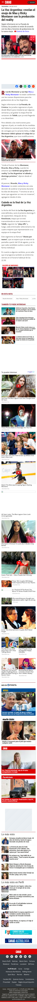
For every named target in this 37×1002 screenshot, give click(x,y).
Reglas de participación (26, 982)
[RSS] (25, 956)
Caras (20, 969)
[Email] (33, 86)
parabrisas (18, 777)
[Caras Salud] (18, 934)
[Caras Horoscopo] (18, 942)
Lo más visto (8, 834)
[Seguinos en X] (16, 956)
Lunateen (23, 964)
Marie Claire (23, 961)
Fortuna (32, 961)
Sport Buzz (11, 974)
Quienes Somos (18, 979)
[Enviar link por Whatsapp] (25, 86)
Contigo (26, 969)
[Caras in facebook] (11, 956)
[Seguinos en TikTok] (20, 956)
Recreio (19, 974)
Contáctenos (29, 979)
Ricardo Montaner (7, 298)
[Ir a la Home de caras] (8, 3)
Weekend (6, 964)
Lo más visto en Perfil (12, 882)
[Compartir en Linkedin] (29, 86)
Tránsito (18, 985)
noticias (18, 690)
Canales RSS (7, 979)
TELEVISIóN (4, 6)
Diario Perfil (6, 961)
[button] (18, 47)
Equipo (14, 982)
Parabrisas (14, 964)
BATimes (31, 964)
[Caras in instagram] (7, 956)
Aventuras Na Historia (13, 972)
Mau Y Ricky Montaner (22, 298)
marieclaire (18, 719)
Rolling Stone (26, 972)
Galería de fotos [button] (23, 31)
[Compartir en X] (21, 86)
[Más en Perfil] (12, 685)
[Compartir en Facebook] (16, 86)
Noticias (15, 961)
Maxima (26, 974)
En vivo (32, 2)
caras (18, 748)
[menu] (2, 2)
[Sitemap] (29, 956)
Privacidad (6, 982)
